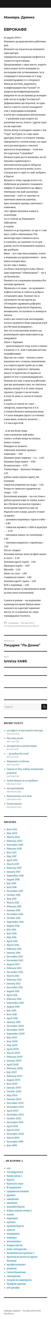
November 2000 (15, 1133)
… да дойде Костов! (17, 753)
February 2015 (14, 906)
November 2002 (15, 1114)
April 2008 (12, 1064)
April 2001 (12, 1126)
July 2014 (11, 929)
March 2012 (13, 975)
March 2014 (13, 945)
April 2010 (12, 1018)
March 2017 (13, 864)
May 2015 (11, 898)
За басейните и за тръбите (22, 780)
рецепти (12, 1268)
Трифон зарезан (16, 1283)
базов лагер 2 (14, 1175)
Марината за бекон (18, 761)
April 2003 (12, 1110)
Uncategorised (10, 626)
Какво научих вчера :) (19, 1210)
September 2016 (15, 875)
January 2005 (14, 1087)
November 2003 (15, 1106)
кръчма (21, 626)
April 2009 (12, 1049)
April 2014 (12, 941)
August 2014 (13, 925)
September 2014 (15, 921)
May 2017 (11, 856)
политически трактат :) (20, 1253)
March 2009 (13, 1053)
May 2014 (12, 937)
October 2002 (14, 1118)
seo (8, 1168)
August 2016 (13, 879)
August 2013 (13, 964)
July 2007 (12, 1072)
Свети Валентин (16, 1272)
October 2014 (14, 918)
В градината (14, 1187)
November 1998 (15, 1141)
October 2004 (14, 1091)
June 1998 (12, 1145)
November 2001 (15, 1122)
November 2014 (15, 914)
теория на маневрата (19, 1280)
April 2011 (12, 995)
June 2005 (12, 1083)
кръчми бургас (32, 626)
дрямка (11, 1195)
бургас (10, 1179)
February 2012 (14, 979)
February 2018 (14, 848)
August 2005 (13, 1079)
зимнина (12, 1202)
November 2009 (15, 1029)
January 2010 (14, 1022)
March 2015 (13, 902)
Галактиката (14, 803)
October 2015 (13, 894)
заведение (13, 1199)
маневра (12, 1237)
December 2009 (15, 1026)
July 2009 (12, 1037)
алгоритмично (15, 788)
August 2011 (13, 991)
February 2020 (14, 841)
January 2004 (14, 1099)
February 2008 (14, 1068)
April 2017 (12, 860)
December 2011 (15, 987)
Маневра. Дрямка (19, 17)
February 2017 (14, 867)
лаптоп (11, 1229)
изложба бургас (16, 1206)
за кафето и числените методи (25, 730)
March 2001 (13, 1130)
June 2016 (12, 887)
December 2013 (15, 956)
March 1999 (13, 1137)
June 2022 (12, 829)
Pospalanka (13, 623)
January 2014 (13, 952)
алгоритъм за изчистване (22, 746)
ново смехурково (17, 1249)
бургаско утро (15, 1183)
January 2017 (13, 871)
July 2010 (11, 1010)
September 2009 (15, 1033)
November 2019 (15, 844)
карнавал (12, 1218)
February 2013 (14, 968)
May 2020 (12, 833)
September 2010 (15, 1002)
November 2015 (15, 891)
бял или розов (15, 738)
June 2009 (12, 1041)
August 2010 (13, 1006)
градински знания (18, 1191)
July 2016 (11, 883)
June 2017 (12, 852)
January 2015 (13, 910)
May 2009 (12, 1045)
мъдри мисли (15, 1245)
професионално (16, 1264)
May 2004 (12, 1095)
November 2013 (15, 960)
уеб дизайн (13, 1287)
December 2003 (15, 1103)
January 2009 (14, 1060)
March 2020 (13, 837)
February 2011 (14, 999)
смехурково (14, 1276)
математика (14, 1241)
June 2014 (12, 933)
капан (10, 1214)
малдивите (13, 1233)
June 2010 (12, 1014)
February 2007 (14, 1076)
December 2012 (15, 972)
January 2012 (13, 983)
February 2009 (14, 1056)
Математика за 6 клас (19, 796)
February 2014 (14, 948)
